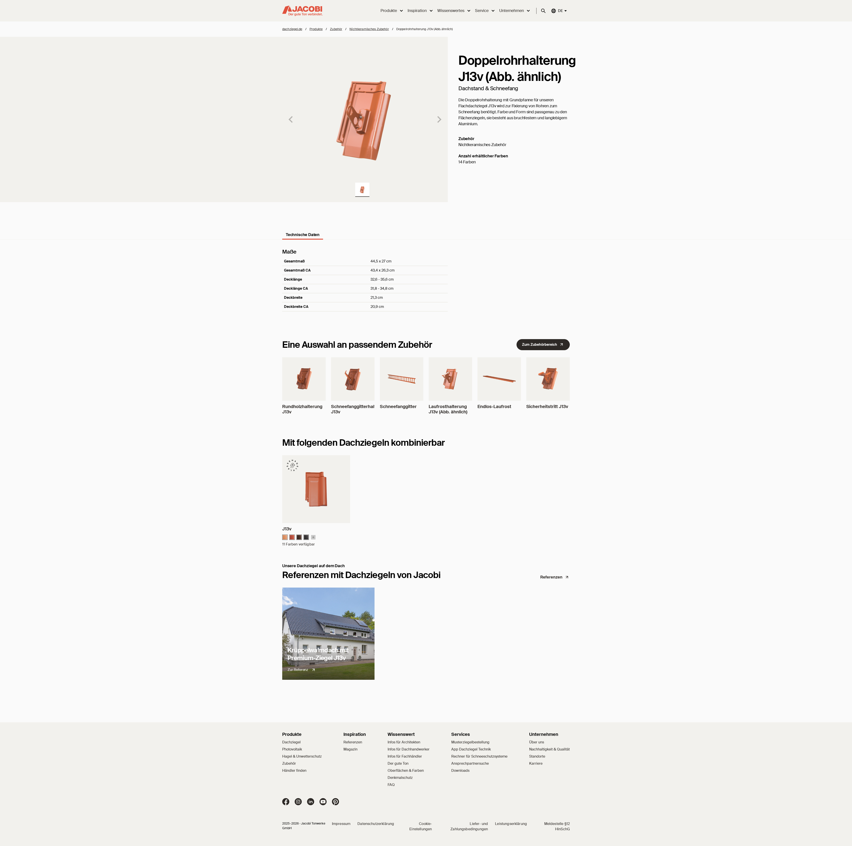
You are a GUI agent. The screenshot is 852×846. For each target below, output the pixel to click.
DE (560, 10)
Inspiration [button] (417, 10)
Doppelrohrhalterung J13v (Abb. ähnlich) (424, 29)
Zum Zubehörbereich (539, 344)
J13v (287, 529)
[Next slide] (438, 119)
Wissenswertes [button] (450, 10)
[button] (362, 190)
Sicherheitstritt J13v (547, 406)
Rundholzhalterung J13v (302, 409)
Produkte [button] (389, 10)
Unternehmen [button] (511, 10)
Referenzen (551, 577)
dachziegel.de (292, 29)
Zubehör (336, 29)
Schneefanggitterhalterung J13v (359, 409)
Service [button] (482, 10)
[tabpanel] (426, 286)
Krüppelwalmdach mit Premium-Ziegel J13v (318, 654)
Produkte (316, 29)
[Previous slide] (291, 119)
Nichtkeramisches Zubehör (369, 29)
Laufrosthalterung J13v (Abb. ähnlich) (448, 409)
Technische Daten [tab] (303, 234)
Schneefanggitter (398, 406)
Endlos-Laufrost (494, 406)
